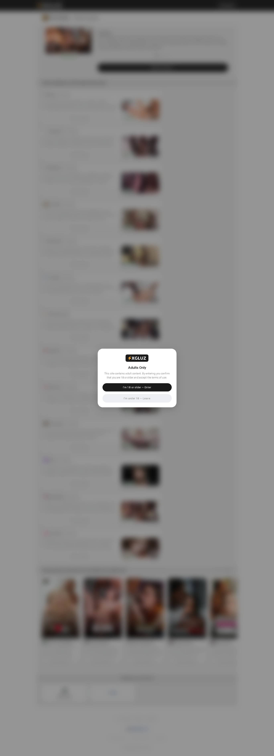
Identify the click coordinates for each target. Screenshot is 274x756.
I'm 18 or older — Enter (137, 387)
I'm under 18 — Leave (137, 398)
